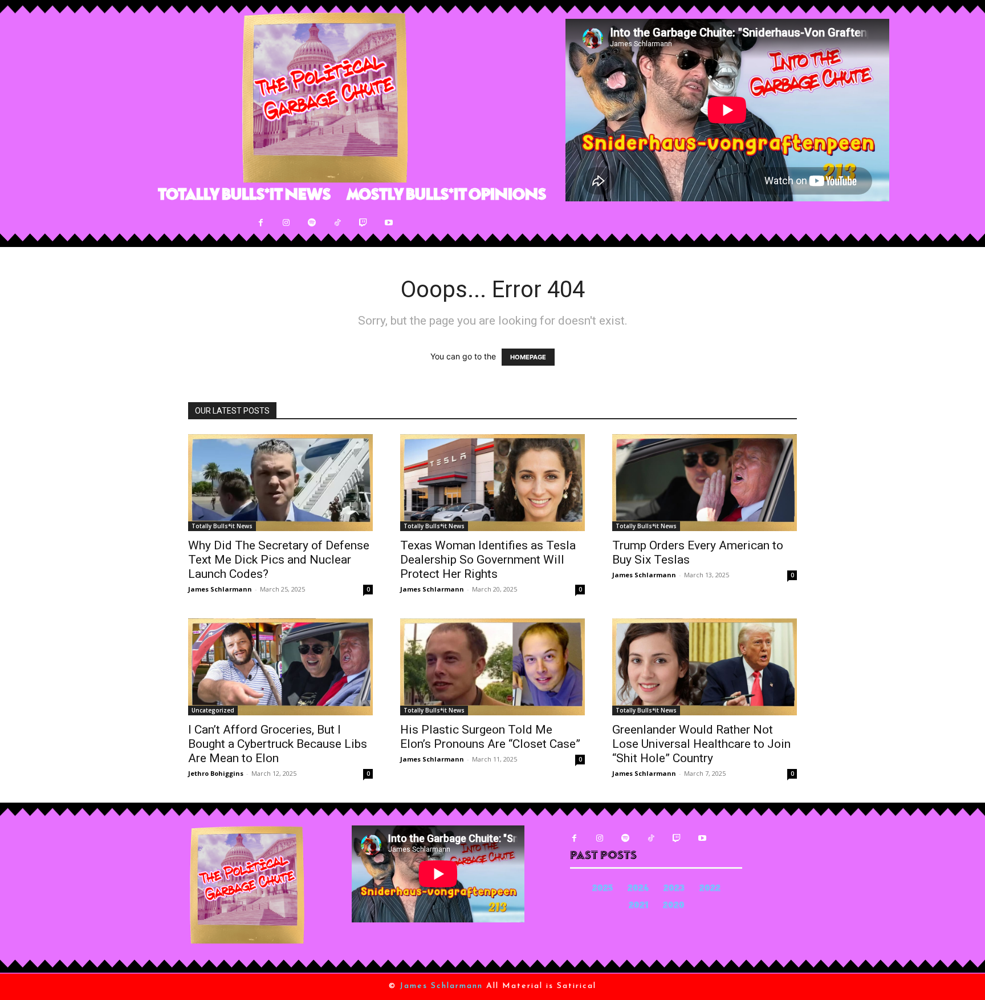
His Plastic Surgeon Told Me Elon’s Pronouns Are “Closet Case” (490, 737)
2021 (638, 906)
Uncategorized (213, 710)
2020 (674, 906)
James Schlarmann (220, 589)
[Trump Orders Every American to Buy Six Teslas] (704, 482)
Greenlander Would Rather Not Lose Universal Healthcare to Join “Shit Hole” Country (701, 744)
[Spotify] (312, 223)
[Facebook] (261, 223)
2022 (710, 889)
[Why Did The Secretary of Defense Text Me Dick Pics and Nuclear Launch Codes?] (280, 482)
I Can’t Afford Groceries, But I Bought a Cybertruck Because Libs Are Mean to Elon (277, 744)
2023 (674, 889)
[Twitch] (363, 223)
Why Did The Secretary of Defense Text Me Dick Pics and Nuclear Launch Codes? (278, 560)
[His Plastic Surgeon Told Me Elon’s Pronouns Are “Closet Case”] (492, 666)
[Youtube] (389, 223)
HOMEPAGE (528, 357)
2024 (638, 889)
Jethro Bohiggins (215, 773)
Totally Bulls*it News (222, 526)
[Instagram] (286, 223)
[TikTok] (338, 223)
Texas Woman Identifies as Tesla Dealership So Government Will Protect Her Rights (488, 560)
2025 (602, 889)
